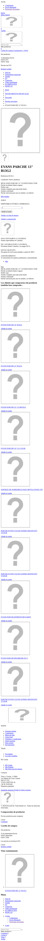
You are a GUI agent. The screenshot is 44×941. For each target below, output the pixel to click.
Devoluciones (9, 745)
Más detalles (5, 196)
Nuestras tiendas (10, 731)
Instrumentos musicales (13, 75)
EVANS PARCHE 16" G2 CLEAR (13, 448)
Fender (16, 790)
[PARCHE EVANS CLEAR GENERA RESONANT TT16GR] (15, 570)
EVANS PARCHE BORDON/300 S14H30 (16, 617)
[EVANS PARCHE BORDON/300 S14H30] (15, 613)
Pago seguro (9, 743)
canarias (28, 790)
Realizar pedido (6, 69)
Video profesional (11, 82)
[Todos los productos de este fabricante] (7, 235)
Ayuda (7, 916)
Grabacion (8, 80)
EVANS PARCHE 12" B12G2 (11, 366)
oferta (23, 790)
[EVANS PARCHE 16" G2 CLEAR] (15, 445)
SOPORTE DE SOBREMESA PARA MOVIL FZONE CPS (22, 490)
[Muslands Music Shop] (11, 27)
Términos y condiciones (13, 739)
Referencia (5, 176)
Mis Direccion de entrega (13, 769)
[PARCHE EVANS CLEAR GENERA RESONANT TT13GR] (15, 696)
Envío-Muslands (10, 7)
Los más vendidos (11, 756)
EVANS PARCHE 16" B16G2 (11, 325)
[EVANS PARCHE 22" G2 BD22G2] (15, 403)
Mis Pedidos (9, 767)
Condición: (5, 180)
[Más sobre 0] (19, 887)
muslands (4, 790)
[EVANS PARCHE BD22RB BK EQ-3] (15, 654)
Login (7, 925)
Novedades (9, 754)
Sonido (7, 76)
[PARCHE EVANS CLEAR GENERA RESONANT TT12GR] (15, 527)
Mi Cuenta (8, 765)
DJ (6, 78)
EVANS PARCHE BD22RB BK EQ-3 (14, 658)
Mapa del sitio (10, 735)
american (11, 790)
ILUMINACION (11, 84)
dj (20, 790)
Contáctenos (9, 5)
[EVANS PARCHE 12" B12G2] (15, 362)
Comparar (4, 822)
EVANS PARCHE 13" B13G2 (15, 891)
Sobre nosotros (10, 741)
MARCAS (8, 86)
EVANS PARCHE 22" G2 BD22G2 (13, 407)
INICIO (7, 73)
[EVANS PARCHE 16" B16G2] (15, 321)
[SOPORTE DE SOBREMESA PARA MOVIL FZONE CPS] (15, 486)
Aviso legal (9, 737)
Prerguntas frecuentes (12, 9)
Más (6, 261)
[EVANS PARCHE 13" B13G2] (20, 152)
